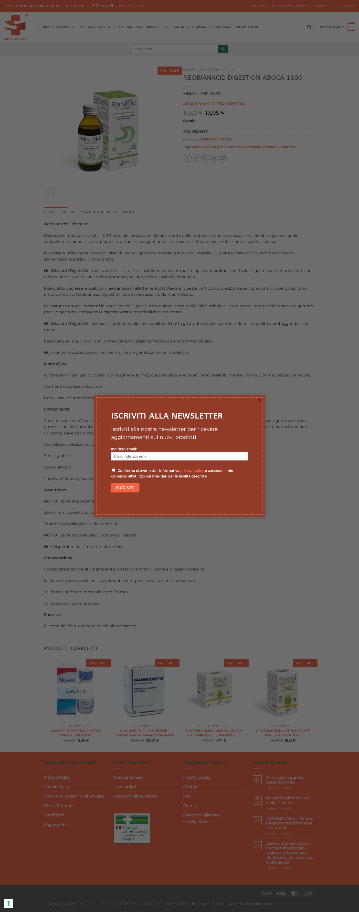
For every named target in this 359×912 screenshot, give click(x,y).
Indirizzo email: (124, 449)
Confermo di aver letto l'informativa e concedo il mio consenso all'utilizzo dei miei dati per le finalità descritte (172, 473)
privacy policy (192, 470)
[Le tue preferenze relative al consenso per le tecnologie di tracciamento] (8, 903)
